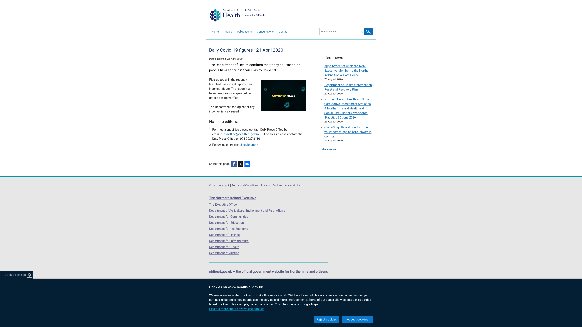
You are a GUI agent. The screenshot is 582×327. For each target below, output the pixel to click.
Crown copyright (219, 185)
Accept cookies (357, 319)
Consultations (265, 31)
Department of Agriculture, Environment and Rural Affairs (247, 210)
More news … (330, 149)
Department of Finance (224, 235)
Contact (283, 31)
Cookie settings (15, 275)
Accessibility (293, 185)
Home (215, 31)
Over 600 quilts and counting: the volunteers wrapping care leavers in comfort (347, 132)
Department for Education (226, 223)
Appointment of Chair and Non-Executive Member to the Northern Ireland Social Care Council (347, 70)
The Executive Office (223, 204)
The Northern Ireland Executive (232, 198)
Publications (244, 31)
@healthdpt (248, 145)
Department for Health (224, 247)
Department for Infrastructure (229, 241)
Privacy (265, 185)
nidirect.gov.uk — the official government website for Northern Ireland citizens (268, 271)
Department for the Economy (228, 229)
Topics (228, 31)
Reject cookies (327, 319)
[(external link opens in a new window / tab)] (234, 164)
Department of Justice (224, 253)
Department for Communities (228, 216)
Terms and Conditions (245, 185)
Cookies (277, 185)
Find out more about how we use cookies (236, 309)
